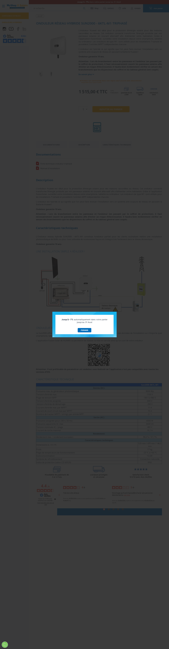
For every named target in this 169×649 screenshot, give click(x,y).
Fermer (84, 330)
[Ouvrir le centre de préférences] (5, 645)
